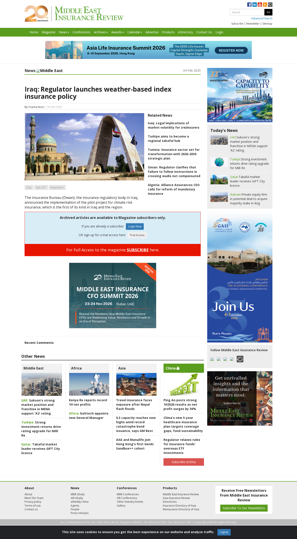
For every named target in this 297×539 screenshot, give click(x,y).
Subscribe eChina (184, 462)
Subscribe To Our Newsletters (244, 508)
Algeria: (154, 185)
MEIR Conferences (128, 494)
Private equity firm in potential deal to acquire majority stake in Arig (248, 198)
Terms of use (33, 505)
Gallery (121, 505)
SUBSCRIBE (138, 249)
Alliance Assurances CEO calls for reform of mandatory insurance (174, 189)
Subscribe (237, 23)
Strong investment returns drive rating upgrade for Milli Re (41, 428)
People (75, 509)
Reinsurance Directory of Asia (181, 509)
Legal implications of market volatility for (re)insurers (173, 125)
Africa (76, 368)
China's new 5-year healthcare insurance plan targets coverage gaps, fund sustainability (183, 424)
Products (168, 32)
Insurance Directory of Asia (179, 505)
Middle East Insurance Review (181, 494)
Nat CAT (41, 187)
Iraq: (32, 89)
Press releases (79, 513)
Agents (75, 505)
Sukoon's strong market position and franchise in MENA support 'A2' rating (38, 406)
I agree (224, 532)
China (171, 368)
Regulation (56, 187)
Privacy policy (33, 502)
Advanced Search (261, 18)
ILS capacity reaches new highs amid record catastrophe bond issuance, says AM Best (136, 424)
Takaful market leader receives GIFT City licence (40, 448)
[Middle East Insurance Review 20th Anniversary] (74, 13)
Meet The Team (34, 498)
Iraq (28, 187)
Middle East (33, 368)
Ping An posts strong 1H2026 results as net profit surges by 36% (180, 404)
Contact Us (204, 32)
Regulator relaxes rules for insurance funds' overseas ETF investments (182, 446)
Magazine (48, 32)
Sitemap (267, 23)
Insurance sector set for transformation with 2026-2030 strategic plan (174, 154)
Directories (170, 502)
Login (219, 32)
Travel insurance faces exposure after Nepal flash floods (134, 404)
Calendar (133, 32)
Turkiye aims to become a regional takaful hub (168, 138)
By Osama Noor (34, 107)
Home (34, 32)
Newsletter (253, 23)
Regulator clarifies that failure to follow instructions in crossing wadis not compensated (174, 171)
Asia (122, 368)
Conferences (81, 32)
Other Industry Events (130, 502)
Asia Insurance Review (176, 498)
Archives (100, 32)
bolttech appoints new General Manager (88, 415)
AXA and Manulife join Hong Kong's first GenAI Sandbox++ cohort (135, 444)
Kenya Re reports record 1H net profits (88, 402)
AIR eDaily (77, 498)
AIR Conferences (127, 498)
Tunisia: (154, 150)
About (28, 494)
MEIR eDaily (78, 494)
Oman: (153, 167)
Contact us (31, 509)
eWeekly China (79, 502)
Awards (116, 32)
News (63, 32)
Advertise (152, 32)
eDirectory (185, 32)
